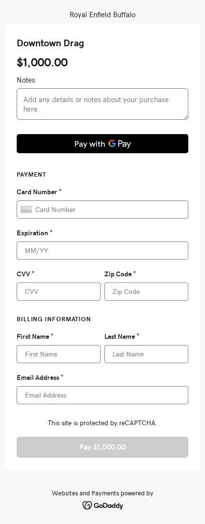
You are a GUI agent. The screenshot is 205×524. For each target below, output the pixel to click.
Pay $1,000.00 (103, 447)
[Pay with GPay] (102, 143)
